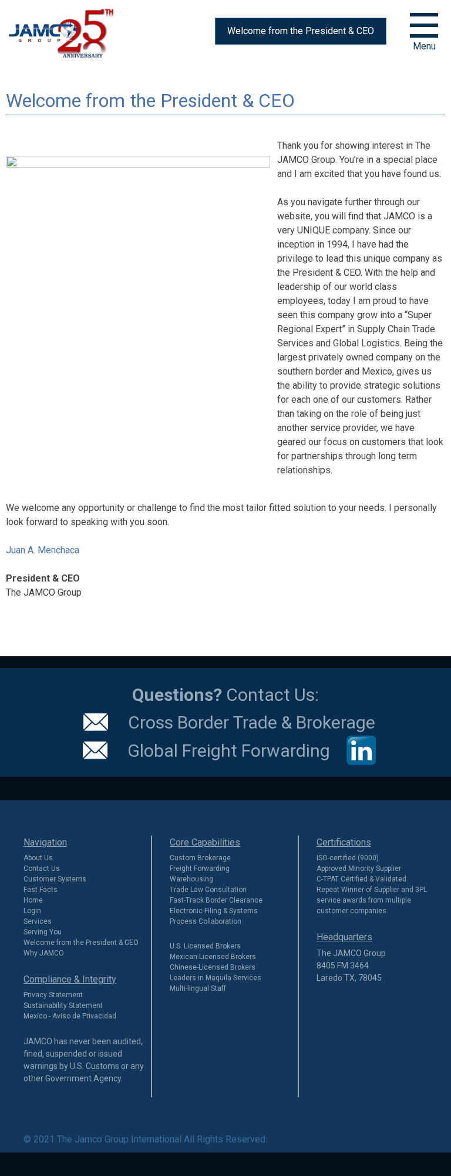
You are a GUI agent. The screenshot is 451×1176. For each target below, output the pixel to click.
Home (33, 900)
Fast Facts (40, 890)
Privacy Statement (53, 995)
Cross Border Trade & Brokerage (251, 722)
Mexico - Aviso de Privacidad (69, 1016)
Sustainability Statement (63, 1005)
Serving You (42, 932)
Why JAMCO (43, 953)
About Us (38, 858)
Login (32, 911)
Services (37, 921)
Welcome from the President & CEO (300, 30)
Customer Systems (54, 879)
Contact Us (41, 868)
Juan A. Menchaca (42, 550)
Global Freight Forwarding (228, 750)
